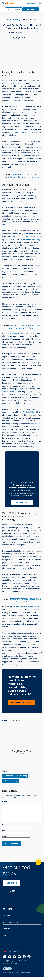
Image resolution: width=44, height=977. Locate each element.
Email (3, 830)
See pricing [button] (12, 883)
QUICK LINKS (8, 942)
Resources (8, 929)
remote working (21, 776)
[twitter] (9, 956)
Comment (7, 801)
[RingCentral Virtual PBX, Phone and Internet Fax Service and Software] (8, 3)
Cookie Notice (19, 961)
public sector (8, 776)
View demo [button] (12, 891)
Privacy (10, 961)
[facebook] (14, 956)
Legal (5, 961)
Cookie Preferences (31, 961)
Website (4, 836)
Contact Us (13, 963)
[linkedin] (4, 956)
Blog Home (31, 3)
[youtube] (19, 956)
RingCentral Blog (13, 20)
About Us (7, 935)
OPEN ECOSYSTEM (10, 922)
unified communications (23, 607)
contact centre (22, 389)
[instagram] (24, 956)
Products (7, 909)
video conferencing (31, 239)
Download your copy (22, 502)
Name (3, 824)
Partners (7, 915)
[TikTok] (29, 956)
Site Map (6, 963)
